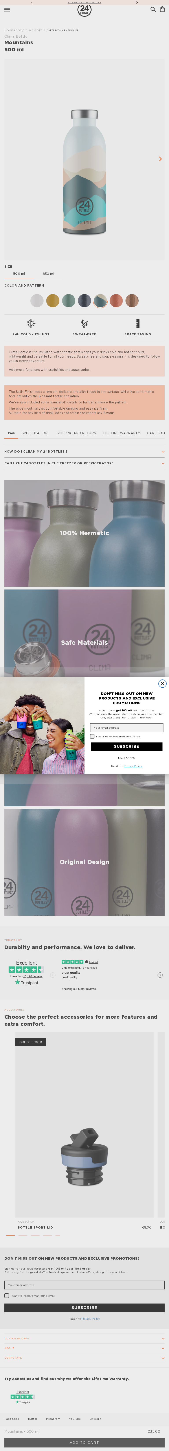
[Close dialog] (162, 683)
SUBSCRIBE (127, 747)
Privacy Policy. (133, 766)
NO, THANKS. (127, 757)
